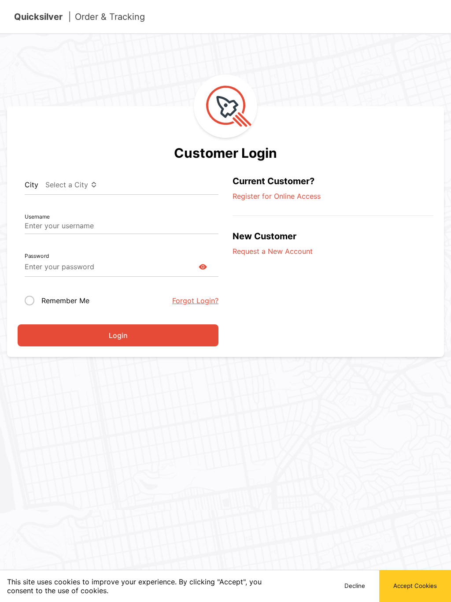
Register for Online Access (277, 196)
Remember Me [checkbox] (65, 300)
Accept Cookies (415, 585)
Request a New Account (273, 251)
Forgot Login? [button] (195, 300)
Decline (354, 585)
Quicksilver (79, 16)
